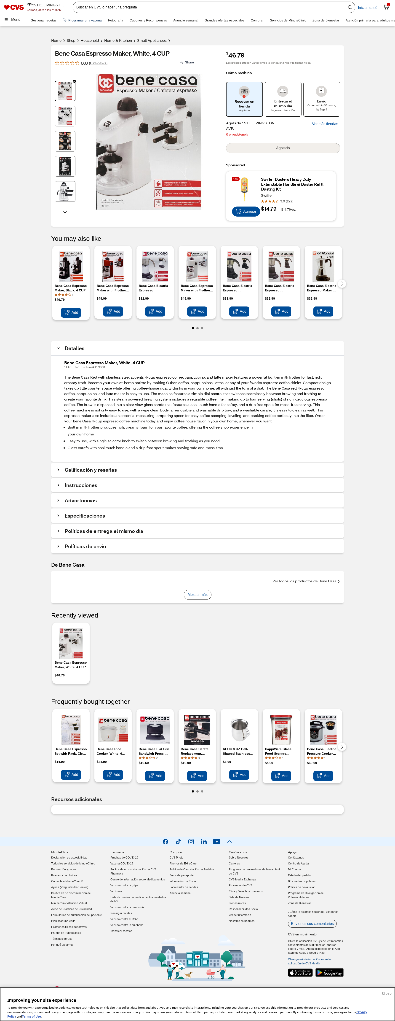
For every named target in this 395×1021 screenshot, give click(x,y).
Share (189, 62)
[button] (325, 124)
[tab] (65, 91)
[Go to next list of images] (65, 212)
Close (387, 993)
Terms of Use (31, 1016)
